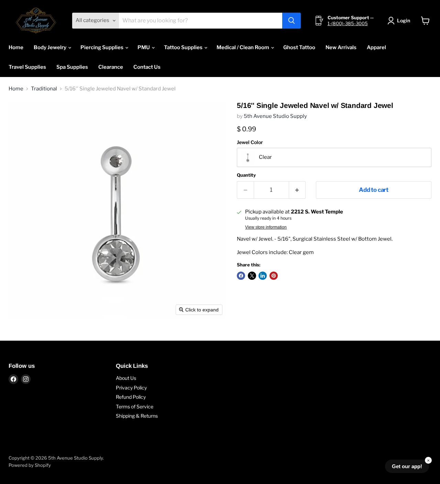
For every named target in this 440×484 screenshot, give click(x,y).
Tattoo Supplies (184, 47)
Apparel (376, 47)
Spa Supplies (72, 67)
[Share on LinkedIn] (262, 276)
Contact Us (147, 67)
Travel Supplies (27, 67)
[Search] (291, 21)
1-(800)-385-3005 (348, 23)
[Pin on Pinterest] (274, 276)
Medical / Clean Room (243, 47)
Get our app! (407, 466)
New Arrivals (341, 47)
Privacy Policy (131, 387)
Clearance (110, 67)
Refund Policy (131, 397)
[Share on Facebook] (241, 276)
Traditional (44, 89)
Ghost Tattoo (299, 47)
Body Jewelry (50, 47)
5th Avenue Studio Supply (275, 116)
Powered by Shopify (30, 465)
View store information (266, 227)
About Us (126, 378)
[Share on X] (252, 276)
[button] (399, 20)
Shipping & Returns (137, 416)
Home (16, 47)
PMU (144, 47)
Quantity (246, 175)
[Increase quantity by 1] (297, 190)
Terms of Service (134, 406)
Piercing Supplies (102, 47)
